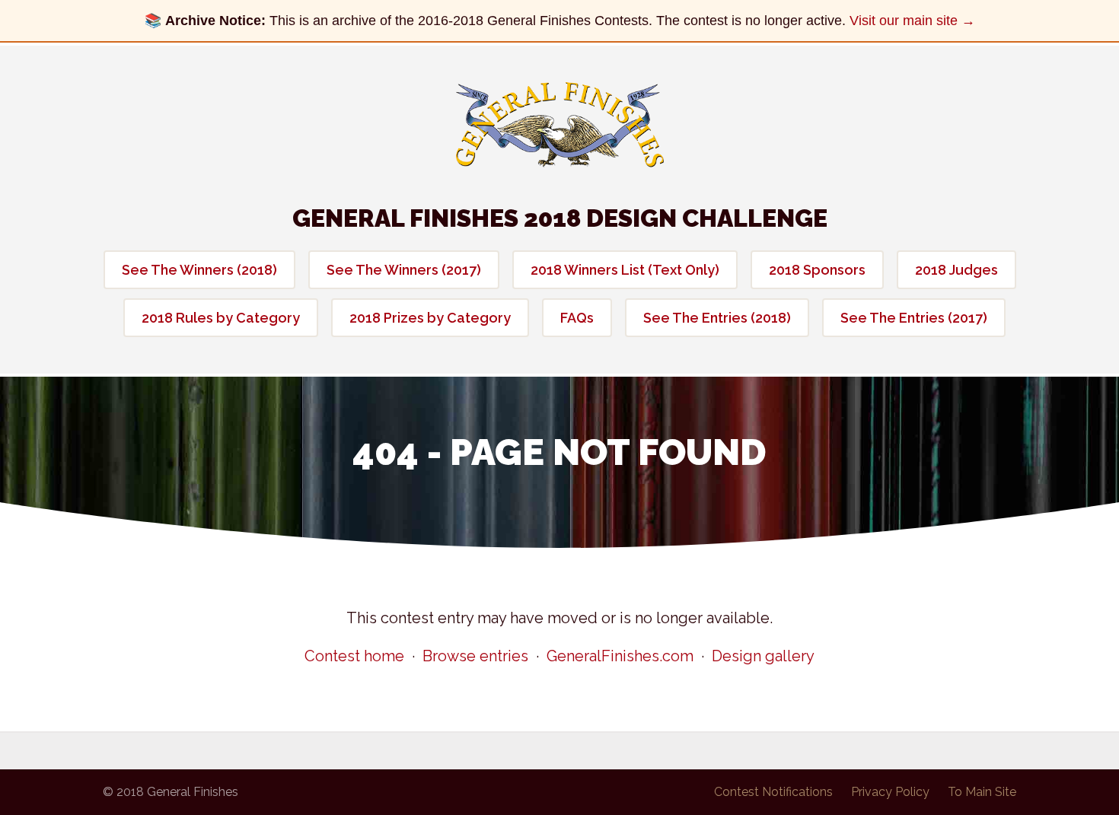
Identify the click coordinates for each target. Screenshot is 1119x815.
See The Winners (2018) (199, 270)
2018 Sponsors (817, 270)
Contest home (354, 656)
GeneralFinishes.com (620, 656)
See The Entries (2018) (717, 318)
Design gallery (763, 656)
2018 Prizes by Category (430, 318)
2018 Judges (956, 270)
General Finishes (560, 124)
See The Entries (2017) (913, 318)
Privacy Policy (890, 792)
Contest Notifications (773, 792)
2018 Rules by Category (221, 318)
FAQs (577, 318)
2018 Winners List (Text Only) (625, 270)
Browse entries (475, 656)
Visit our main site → (912, 20)
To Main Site (982, 792)
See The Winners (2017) (404, 270)
